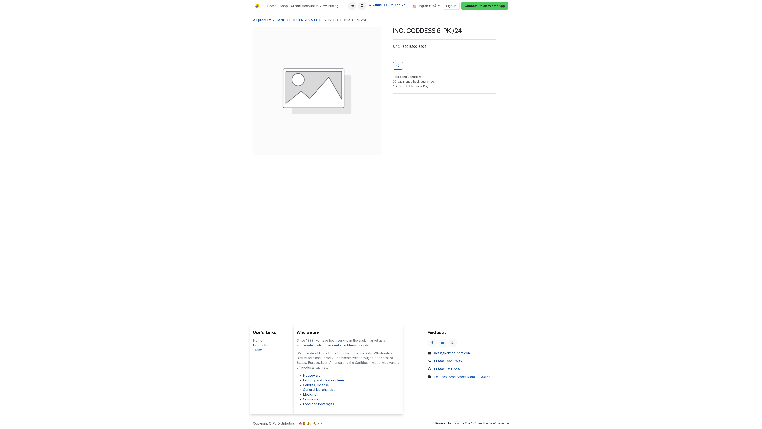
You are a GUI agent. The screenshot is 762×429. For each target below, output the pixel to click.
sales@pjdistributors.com (452, 353)
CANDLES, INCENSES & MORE (299, 20)
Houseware (311, 375)
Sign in (451, 6)
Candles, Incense (316, 385)
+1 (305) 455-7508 (447, 361)
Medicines (310, 394)
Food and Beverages (318, 404)
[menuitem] (272, 6)
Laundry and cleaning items (323, 380)
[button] (362, 6)
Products (260, 345)
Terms (258, 350)
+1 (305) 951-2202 (447, 369)
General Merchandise (319, 390)
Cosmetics (310, 399)
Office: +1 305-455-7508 (391, 5)
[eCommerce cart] (352, 6)
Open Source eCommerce (491, 423)
